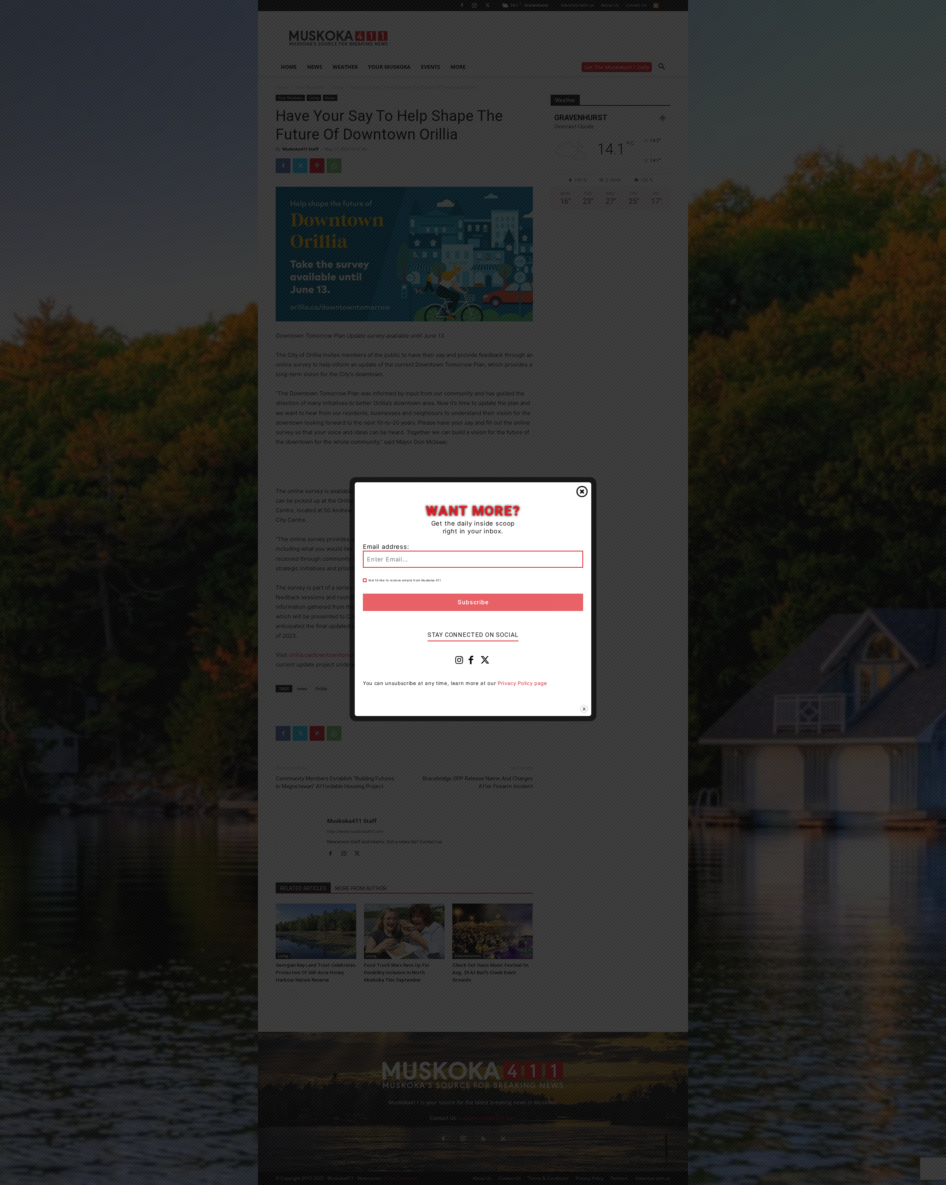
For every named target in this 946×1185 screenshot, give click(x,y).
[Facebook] (471, 661)
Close (582, 491)
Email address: (386, 546)
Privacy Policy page (522, 683)
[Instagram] (459, 661)
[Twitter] (485, 661)
